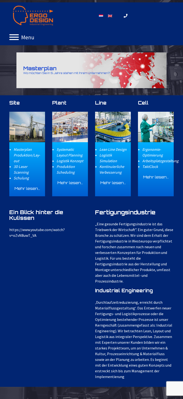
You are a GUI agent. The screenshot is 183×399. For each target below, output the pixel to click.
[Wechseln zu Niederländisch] (101, 15)
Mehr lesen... (27, 188)
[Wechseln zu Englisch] (110, 15)
